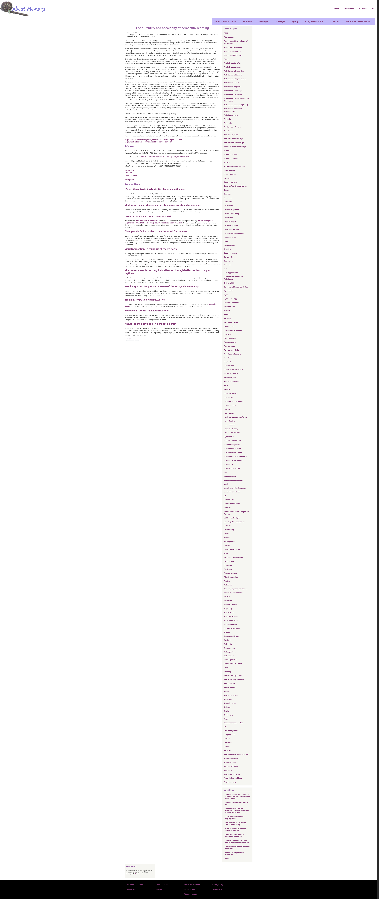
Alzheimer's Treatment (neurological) (233, 110)
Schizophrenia (229, 648)
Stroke (226, 711)
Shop (158, 884)
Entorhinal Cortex (231, 322)
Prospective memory (232, 628)
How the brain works (232, 433)
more (227, 859)
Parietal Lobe (229, 561)
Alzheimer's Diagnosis (232, 87)
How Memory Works (225, 21)
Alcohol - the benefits (232, 63)
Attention (228, 150)
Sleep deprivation (231, 660)
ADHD (226, 33)
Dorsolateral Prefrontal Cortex (236, 287)
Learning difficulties (232, 492)
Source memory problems (234, 679)
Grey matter (228, 397)
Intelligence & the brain (233, 460)
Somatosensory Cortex (233, 675)
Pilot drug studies (231, 577)
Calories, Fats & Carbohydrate (235, 186)
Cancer (226, 190)
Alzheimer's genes (231, 115)
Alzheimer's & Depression (234, 71)
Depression (228, 261)
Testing (227, 739)
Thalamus (228, 742)
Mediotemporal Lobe (232, 504)
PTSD (226, 553)
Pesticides (228, 569)
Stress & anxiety (230, 703)
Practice (227, 597)
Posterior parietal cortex (233, 593)
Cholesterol (228, 217)
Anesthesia (228, 131)
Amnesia (227, 119)
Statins (226, 691)
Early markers (229, 307)
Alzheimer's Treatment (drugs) (236, 105)
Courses (159, 889)
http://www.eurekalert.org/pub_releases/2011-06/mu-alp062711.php (153, 139)
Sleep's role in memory (233, 664)
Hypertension (229, 437)
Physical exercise (230, 573)
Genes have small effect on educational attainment (234, 836)
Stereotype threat (231, 695)
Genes (226, 385)
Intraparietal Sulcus (232, 468)
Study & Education (314, 21)
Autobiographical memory (234, 166)
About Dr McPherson (192, 884)
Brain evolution (230, 174)
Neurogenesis (229, 541)
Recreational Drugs (231, 636)
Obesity (227, 545)
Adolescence (229, 37)
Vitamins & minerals (232, 774)
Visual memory (230, 762)
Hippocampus (229, 425)
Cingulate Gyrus (230, 221)
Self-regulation (230, 652)
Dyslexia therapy (230, 299)
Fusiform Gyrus (230, 377)
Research (130, 884)
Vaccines (227, 750)
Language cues (230, 476)
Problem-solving (230, 624)
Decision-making (230, 253)
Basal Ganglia (229, 170)
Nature (226, 538)
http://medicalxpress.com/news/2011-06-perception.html (149, 142)
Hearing (227, 409)
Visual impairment (231, 758)
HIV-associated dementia (233, 401)
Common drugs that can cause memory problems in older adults (237, 842)
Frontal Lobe (229, 366)
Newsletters (131, 889)
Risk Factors (228, 644)
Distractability (229, 283)
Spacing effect (229, 683)
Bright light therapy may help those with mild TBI (235, 830)
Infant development (232, 444)
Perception (129, 179)
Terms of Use (217, 889)
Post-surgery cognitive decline (236, 589)
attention (128, 172)
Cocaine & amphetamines (234, 233)
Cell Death (228, 202)
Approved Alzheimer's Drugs (235, 147)
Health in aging (230, 405)
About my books (190, 889)
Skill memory (229, 656)
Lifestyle (280, 21)
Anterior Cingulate (231, 135)
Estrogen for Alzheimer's (233, 330)
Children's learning (231, 214)
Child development (231, 210)
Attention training (231, 158)
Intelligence (228, 464)
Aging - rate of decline (232, 51)
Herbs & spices (229, 421)
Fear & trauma (229, 346)
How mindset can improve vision (168, 223)
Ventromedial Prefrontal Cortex (236, 754)
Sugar (226, 719)
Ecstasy (227, 310)
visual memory (131, 175)
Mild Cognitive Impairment (234, 522)
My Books (363, 8)
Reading (227, 632)
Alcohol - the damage (232, 67)
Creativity (228, 249)
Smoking (227, 672)
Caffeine (227, 178)
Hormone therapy (231, 429)
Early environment (231, 303)
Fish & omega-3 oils (231, 350)
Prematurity (229, 612)
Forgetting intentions (232, 354)
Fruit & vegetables (231, 374)
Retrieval (227, 640)
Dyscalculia (228, 291)
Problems (247, 21)
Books (166, 884)
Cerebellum (228, 206)
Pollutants (228, 585)
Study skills (228, 715)
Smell (226, 668)
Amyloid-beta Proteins (232, 127)
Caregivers (228, 198)
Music (226, 534)
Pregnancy (228, 608)
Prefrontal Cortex (230, 605)
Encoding (227, 318)
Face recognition (230, 338)
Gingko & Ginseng (231, 393)
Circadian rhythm (231, 225)
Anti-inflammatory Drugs (234, 143)
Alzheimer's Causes (231, 83)
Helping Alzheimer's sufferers (235, 417)
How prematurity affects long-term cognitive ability (236, 823)
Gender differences (231, 381)
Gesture (227, 389)
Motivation (228, 526)
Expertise (227, 334)
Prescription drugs (231, 620)
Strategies (264, 21)
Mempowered (348, 8)
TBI (225, 727)
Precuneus (228, 601)
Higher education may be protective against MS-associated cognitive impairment (237, 811)
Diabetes (227, 265)
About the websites (191, 894)
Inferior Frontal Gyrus (232, 448)
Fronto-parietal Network (233, 370)
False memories (230, 342)
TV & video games (231, 731)
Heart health (229, 413)
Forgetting (228, 358)
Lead (226, 484)
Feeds (140, 884)
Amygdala (228, 123)
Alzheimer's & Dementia (358, 21)
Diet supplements (231, 273)
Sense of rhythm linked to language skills (234, 817)
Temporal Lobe (229, 735)
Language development (233, 480)
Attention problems (231, 154)
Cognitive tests (230, 237)
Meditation (228, 508)
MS (225, 496)
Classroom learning (231, 229)
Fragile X (227, 362)
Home (336, 8)
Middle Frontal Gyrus (232, 518)
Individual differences (232, 441)
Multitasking (229, 530)
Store (373, 8)
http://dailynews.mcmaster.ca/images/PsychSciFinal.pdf (165, 157)
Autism (227, 162)
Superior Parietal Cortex (233, 723)
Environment (229, 326)
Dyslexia (227, 295)
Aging (295, 21)
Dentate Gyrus (229, 257)
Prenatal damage (230, 616)
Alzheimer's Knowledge (233, 91)
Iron (225, 472)
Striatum (227, 707)
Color (226, 241)
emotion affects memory (146, 220)
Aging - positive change (233, 47)
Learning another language (235, 488)
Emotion (227, 314)
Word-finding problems (233, 778)
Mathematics (229, 500)
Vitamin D (228, 770)
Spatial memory (230, 687)
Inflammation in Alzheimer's (235, 456)
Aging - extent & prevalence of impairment (235, 42)
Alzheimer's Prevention (233, 95)
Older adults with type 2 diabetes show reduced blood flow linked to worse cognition (237, 796)
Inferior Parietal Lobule (233, 452)
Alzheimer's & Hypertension (235, 79)
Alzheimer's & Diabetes (233, 75)
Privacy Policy (217, 884)
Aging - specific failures (233, 55)
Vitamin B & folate (231, 766)
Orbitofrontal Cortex (232, 549)
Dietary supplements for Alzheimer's (233, 278)
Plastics (227, 581)
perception (129, 170)
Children (334, 21)
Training (227, 746)
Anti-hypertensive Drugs (233, 139)
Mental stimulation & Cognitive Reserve (236, 512)
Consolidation (229, 245)
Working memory (231, 782)
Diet (225, 269)
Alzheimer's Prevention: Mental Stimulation (236, 99)
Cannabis (227, 194)
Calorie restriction (231, 182)
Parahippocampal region (233, 557)
